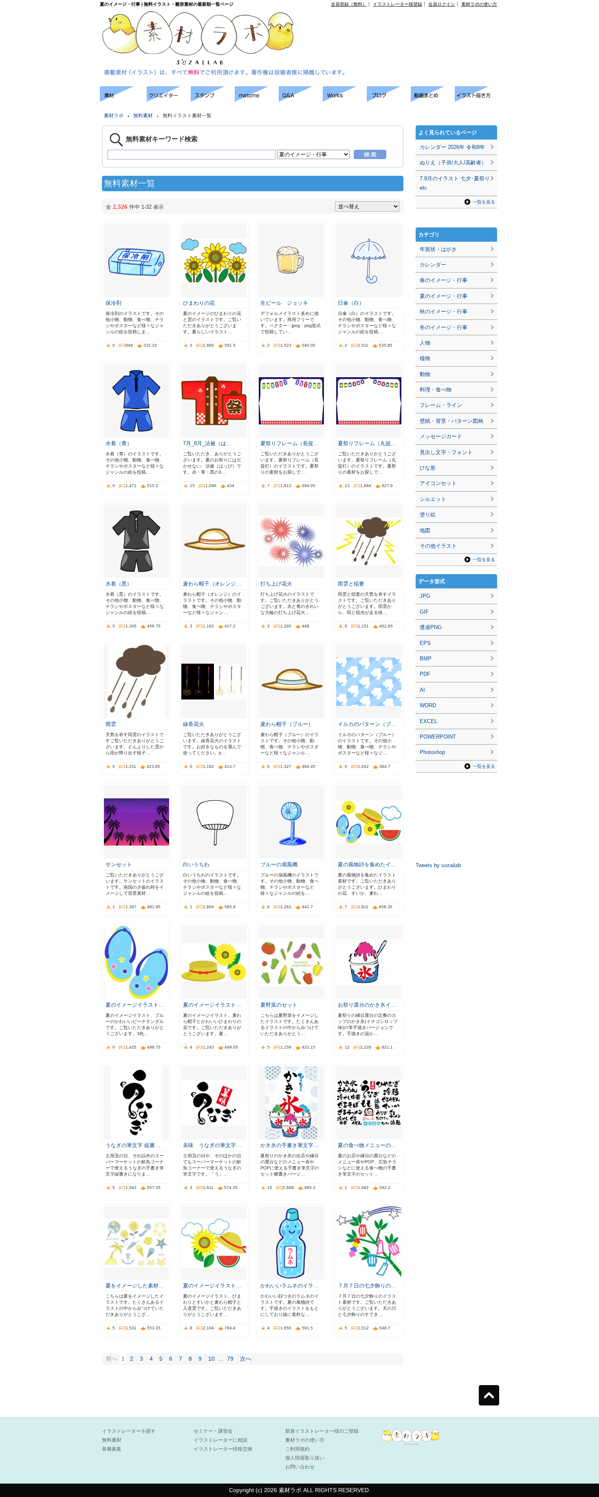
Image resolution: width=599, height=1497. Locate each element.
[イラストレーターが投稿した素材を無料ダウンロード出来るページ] (123, 99)
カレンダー (433, 265)
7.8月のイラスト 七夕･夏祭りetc (455, 183)
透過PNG (431, 627)
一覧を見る (484, 201)
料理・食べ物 (435, 390)
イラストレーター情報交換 (223, 1449)
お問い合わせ (300, 1467)
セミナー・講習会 (213, 1431)
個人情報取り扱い (304, 1458)
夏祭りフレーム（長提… (289, 443)
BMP (426, 659)
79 (230, 1358)
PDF (425, 674)
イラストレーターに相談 (220, 1440)
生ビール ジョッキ (284, 303)
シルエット (433, 499)
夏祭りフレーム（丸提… (367, 443)
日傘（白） (351, 303)
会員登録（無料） (349, 4)
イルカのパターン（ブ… (367, 724)
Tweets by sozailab (438, 865)
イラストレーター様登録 (397, 4)
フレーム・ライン (441, 405)
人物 (425, 343)
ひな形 (428, 468)
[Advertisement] (403, 25)
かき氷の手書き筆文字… (289, 1145)
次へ (245, 1358)
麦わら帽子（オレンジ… (212, 584)
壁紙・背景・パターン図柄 (451, 421)
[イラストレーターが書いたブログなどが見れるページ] (389, 99)
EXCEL (428, 721)
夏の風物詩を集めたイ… (367, 864)
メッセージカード (441, 436)
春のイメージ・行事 (443, 280)
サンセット (119, 864)
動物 (425, 374)
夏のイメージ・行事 (443, 296)
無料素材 (143, 115)
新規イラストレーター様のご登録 (322, 1431)
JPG (425, 596)
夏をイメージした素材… (135, 1286)
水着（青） (119, 443)
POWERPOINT (438, 737)
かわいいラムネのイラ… (289, 1286)
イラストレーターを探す (129, 1431)
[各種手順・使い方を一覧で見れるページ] (477, 99)
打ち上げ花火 (276, 584)
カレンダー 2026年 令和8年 (452, 147)
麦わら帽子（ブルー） (286, 724)
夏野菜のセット (278, 1005)
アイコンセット (438, 483)
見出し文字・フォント (446, 452)
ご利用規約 (297, 1449)
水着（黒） (119, 584)
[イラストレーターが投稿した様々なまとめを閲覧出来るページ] (257, 99)
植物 (425, 358)
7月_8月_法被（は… (207, 443)
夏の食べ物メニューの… (367, 1145)
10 (211, 1358)
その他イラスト (438, 546)
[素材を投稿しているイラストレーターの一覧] (169, 99)
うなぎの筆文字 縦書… (133, 1145)
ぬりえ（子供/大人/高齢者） (453, 163)
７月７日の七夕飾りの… (367, 1286)
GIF (424, 612)
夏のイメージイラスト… (135, 1005)
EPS (425, 643)
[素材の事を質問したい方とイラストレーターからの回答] (301, 99)
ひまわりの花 (199, 303)
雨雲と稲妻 (351, 584)
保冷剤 (113, 303)
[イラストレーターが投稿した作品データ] (345, 99)
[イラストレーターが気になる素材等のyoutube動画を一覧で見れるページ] (433, 99)
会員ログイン (441, 4)
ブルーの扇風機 (278, 864)
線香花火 (193, 724)
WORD (428, 705)
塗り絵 (428, 514)
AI (422, 690)
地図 (425, 530)
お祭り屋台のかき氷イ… (367, 1005)
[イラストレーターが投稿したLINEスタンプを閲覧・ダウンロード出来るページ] (213, 99)
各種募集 (111, 1449)
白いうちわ (196, 864)
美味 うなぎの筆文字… (212, 1145)
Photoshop (432, 752)
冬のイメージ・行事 (443, 327)
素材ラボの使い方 (479, 4)
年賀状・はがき (438, 249)
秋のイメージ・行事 (443, 311)
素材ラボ (113, 115)
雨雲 (111, 724)
